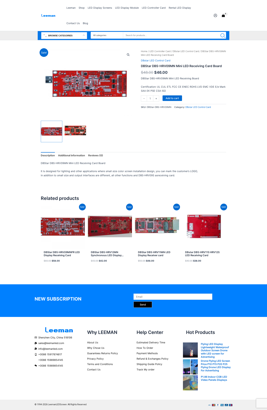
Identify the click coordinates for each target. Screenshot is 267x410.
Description (48, 155)
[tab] (48, 155)
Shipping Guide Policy (149, 364)
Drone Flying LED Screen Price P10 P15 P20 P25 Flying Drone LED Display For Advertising (216, 365)
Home (144, 51)
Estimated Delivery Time (151, 342)
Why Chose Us (95, 347)
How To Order (145, 347)
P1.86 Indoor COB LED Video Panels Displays (214, 378)
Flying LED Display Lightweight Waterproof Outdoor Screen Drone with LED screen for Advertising (215, 350)
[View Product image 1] (51, 131)
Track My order (146, 369)
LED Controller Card (160, 51)
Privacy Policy (95, 358)
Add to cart (172, 98)
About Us (92, 342)
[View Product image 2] (75, 131)
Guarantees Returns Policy (102, 353)
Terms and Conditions (100, 364)
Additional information (71, 155)
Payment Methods (147, 353)
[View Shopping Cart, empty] (223, 15)
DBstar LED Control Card (186, 51)
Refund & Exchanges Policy (152, 358)
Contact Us (93, 369)
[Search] (222, 35)
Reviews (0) (95, 155)
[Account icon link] (215, 15)
